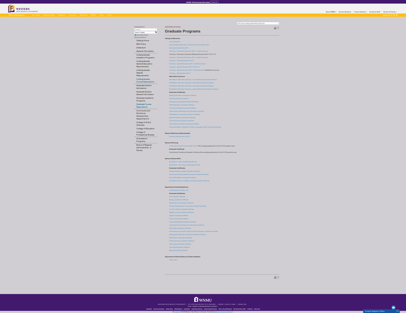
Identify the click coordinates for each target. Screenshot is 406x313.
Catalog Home (142, 40)
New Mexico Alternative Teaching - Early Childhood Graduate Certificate (193, 80)
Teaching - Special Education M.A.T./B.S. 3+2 (184, 67)
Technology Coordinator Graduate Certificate (184, 124)
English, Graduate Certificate (178, 216)
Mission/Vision (169, 309)
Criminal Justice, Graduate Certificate (181, 209)
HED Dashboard (178, 309)
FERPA (93, 15)
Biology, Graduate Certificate (178, 200)
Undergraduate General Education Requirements (144, 64)
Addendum (141, 47)
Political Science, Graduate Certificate (181, 241)
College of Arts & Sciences (143, 123)
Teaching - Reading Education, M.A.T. (181, 61)
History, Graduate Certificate (178, 219)
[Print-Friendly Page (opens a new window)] (275, 28)
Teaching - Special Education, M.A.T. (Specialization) (186, 70)
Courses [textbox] (137, 30)
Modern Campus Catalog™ (224, 312)
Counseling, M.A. (174, 42)
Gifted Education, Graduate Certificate (181, 105)
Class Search (36, 15)
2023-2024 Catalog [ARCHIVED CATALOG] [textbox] (251, 23)
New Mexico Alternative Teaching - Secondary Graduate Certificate (191, 86)
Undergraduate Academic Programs (145, 56)
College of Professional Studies (145, 133)
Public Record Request (196, 309)
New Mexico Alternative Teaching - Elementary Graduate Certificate (191, 83)
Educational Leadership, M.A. (179, 48)
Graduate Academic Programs (145, 99)
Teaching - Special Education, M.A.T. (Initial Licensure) (187, 64)
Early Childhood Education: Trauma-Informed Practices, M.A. (189, 45)
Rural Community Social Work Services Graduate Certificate (189, 174)
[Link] (392, 15)
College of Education (145, 128)
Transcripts (72, 15)
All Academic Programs (141, 140)
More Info (214, 2)
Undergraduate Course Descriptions (145, 80)
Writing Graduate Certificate (178, 250)
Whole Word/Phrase (142, 35)
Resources (83, 15)
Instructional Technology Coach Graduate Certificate (186, 111)
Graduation (61, 15)
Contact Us (250, 309)
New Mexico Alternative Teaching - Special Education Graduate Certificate (193, 89)
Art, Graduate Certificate (177, 197)
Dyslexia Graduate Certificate (179, 99)
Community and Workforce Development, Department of (143, 114)
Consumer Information (158, 309)
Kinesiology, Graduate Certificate (180, 228)
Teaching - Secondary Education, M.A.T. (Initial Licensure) (188, 57)
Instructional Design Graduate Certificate (182, 108)
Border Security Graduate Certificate (181, 203)
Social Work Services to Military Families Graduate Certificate (189, 181)
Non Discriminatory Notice (239, 309)
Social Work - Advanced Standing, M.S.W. (183, 162)
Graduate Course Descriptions (143, 105)
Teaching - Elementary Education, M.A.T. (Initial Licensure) (188, 51)
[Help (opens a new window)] (278, 28)
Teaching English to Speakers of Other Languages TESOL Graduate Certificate (195, 127)
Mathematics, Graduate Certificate (180, 238)
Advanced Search (140, 37)
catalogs (177, 312)
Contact (109, 15)
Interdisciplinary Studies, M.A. (179, 190)
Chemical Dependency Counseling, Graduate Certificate (187, 206)
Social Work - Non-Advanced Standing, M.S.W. (184, 165)
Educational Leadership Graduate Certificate (184, 102)
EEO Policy (141, 44)
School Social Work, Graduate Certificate (182, 178)
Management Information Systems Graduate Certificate (187, 235)
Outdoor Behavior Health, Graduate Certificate (184, 171)
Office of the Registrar (17, 15)
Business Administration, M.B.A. (179, 136)
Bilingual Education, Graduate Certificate (182, 95)
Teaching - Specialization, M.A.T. (180, 73)
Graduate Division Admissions (144, 86)
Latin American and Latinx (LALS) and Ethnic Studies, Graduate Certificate (193, 231)
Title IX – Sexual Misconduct (225, 309)
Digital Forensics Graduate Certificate (181, 212)
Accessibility (149, 309)
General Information (145, 51)
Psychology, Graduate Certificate (180, 244)
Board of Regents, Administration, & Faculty (144, 148)
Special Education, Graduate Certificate (182, 118)
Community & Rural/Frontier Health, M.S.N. (183, 146)
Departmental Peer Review (210, 309)
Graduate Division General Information (145, 93)
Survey (101, 15)
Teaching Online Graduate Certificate (181, 121)
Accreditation (187, 309)
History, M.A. (173, 260)
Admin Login (257, 309)
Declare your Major (49, 15)
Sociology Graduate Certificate (179, 247)
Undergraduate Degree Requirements (143, 73)
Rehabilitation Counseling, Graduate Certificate (184, 114)
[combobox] (258, 23)
